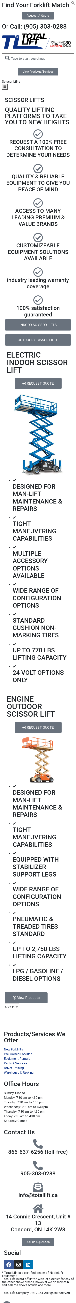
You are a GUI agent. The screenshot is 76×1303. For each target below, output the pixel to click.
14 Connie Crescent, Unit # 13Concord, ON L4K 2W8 (38, 1223)
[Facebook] (9, 1264)
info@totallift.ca (38, 1195)
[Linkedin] (28, 1264)
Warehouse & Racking (19, 1072)
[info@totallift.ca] (38, 1187)
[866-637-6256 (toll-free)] (38, 1144)
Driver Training (14, 1068)
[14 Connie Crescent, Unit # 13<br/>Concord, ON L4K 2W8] (38, 1208)
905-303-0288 (38, 1173)
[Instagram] (18, 1264)
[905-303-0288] (38, 1165)
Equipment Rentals (17, 1059)
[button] (73, 4)
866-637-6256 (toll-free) (38, 1152)
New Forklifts (13, 1049)
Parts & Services (15, 1063)
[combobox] (38, 58)
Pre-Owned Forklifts (18, 1054)
